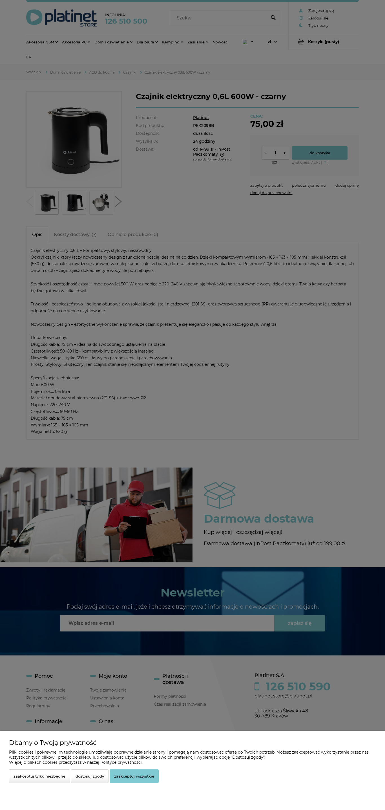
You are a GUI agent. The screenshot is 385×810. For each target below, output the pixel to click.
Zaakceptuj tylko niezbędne (39, 776)
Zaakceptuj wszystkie (134, 776)
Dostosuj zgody (90, 776)
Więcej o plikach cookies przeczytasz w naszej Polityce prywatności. (76, 762)
